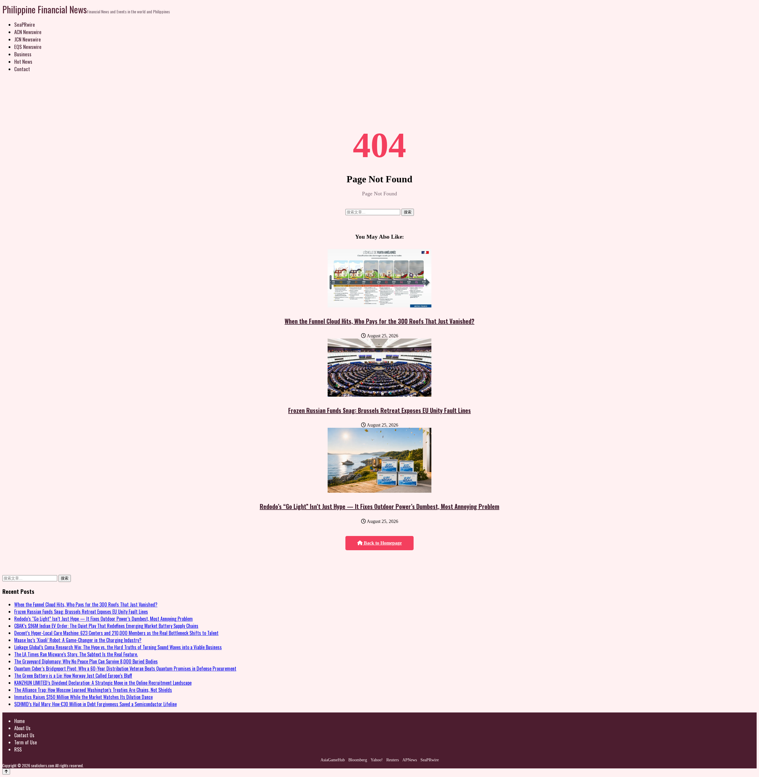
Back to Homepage (382, 542)
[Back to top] (6, 771)
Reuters (392, 760)
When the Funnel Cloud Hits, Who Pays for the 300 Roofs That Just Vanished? (379, 321)
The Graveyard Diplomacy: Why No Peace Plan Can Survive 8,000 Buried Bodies (86, 661)
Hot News (23, 61)
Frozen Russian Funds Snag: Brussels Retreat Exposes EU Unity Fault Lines (379, 410)
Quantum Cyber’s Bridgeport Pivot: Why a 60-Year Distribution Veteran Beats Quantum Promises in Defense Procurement (125, 668)
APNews (409, 760)
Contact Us (24, 735)
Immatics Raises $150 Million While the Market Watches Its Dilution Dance (83, 697)
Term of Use (25, 742)
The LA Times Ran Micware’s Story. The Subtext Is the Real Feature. (76, 654)
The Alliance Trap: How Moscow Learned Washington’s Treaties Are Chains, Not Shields (93, 689)
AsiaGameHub (332, 760)
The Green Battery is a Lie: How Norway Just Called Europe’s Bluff (73, 675)
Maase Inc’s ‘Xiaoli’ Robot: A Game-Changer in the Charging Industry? (77, 640)
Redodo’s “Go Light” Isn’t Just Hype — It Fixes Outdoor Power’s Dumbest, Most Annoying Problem (379, 506)
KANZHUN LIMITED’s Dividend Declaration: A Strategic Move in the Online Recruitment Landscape (103, 682)
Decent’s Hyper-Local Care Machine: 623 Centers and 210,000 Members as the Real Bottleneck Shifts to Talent (116, 632)
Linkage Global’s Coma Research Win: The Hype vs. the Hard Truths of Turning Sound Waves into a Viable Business (118, 647)
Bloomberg (357, 760)
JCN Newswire (27, 39)
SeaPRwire (24, 24)
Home (19, 721)
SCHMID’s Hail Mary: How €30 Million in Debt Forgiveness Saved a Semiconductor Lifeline (95, 704)
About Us (22, 728)
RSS (18, 749)
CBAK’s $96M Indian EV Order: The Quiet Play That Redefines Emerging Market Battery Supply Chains (106, 625)
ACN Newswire (28, 32)
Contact (22, 69)
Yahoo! (377, 760)
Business (22, 54)
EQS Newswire (28, 46)
